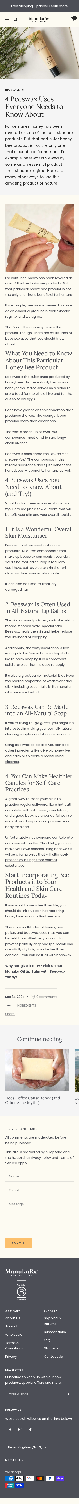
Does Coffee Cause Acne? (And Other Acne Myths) (32, 1100)
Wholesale (13, 1334)
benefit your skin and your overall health (37, 514)
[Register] (67, 1394)
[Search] (16, 19)
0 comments (46, 996)
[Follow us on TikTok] (30, 1430)
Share (10, 1013)
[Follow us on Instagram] (20, 1430)
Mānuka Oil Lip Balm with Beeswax (35, 971)
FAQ (47, 1340)
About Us (12, 1318)
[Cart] (71, 19)
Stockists (51, 1348)
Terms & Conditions (14, 1345)
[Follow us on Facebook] (10, 1430)
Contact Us (53, 1356)
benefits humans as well (50, 470)
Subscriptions (55, 1332)
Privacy (11, 1356)
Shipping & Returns (52, 1321)
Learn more (58, 6)
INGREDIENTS (14, 89)
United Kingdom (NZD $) (25, 1447)
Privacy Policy (40, 1157)
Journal (11, 1326)
